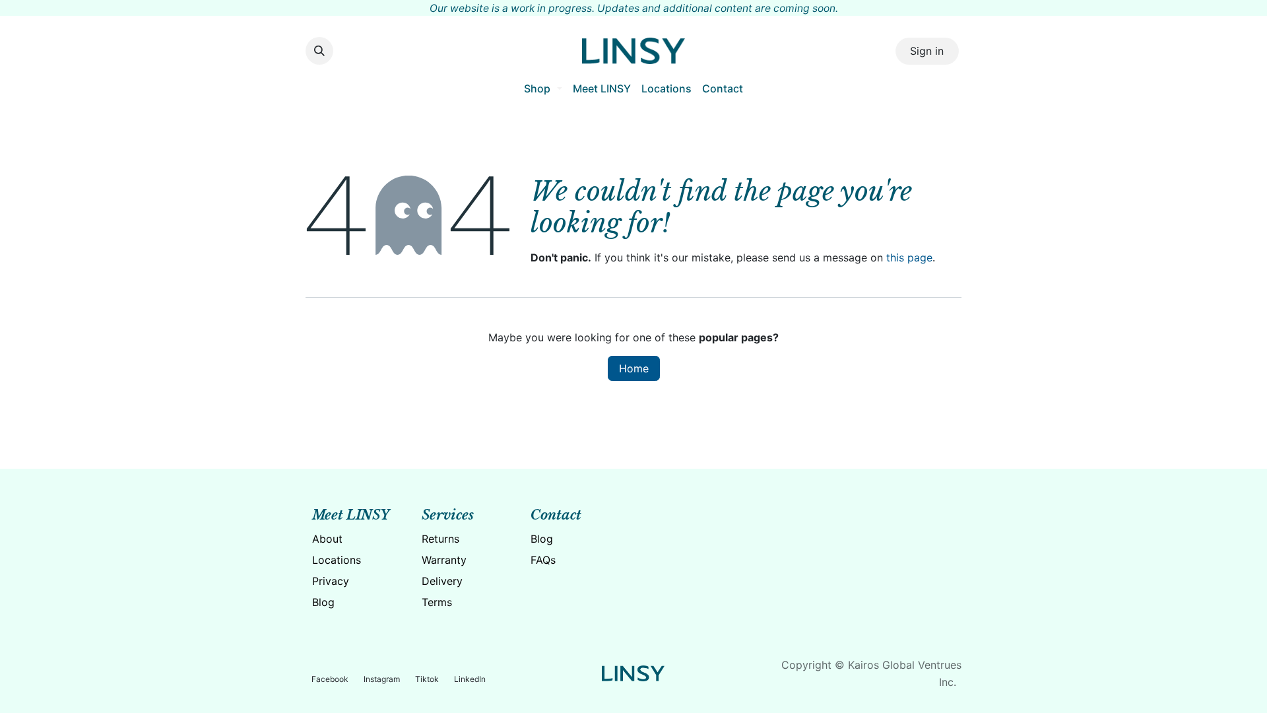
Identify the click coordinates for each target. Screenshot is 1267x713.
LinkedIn (470, 679)
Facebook (329, 679)
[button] (319, 51)
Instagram (382, 679)
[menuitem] (543, 88)
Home (634, 368)
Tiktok (427, 679)
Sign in (927, 50)
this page (909, 257)
